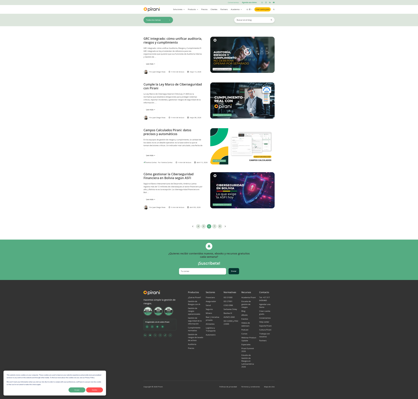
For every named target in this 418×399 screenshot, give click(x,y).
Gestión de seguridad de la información (195, 321)
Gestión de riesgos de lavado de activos (195, 337)
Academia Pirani (248, 297)
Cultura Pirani (265, 329)
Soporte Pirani (265, 326)
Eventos (244, 319)
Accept (76, 390)
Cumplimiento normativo (222, 69)
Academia (235, 9)
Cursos (244, 333)
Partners (224, 9)
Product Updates (219, 161)
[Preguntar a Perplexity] (152, 326)
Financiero (210, 297)
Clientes (214, 9)
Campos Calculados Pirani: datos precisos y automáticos (167, 132)
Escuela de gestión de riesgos (246, 304)
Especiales (245, 344)
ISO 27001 (228, 301)
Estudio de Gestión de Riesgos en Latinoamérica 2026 (247, 361)
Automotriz (211, 334)
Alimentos (210, 324)
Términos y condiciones (250, 387)
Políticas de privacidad (228, 387)
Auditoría (192, 344)
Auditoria (236, 69)
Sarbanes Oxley (230, 309)
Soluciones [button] (177, 9)
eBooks (244, 315)
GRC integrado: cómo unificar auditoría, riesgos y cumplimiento (172, 40)
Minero (209, 313)
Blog (243, 311)
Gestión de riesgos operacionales (194, 311)
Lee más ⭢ (150, 64)
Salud (208, 305)
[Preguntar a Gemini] (157, 326)
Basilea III (228, 313)
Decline (94, 390)
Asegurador (211, 301)
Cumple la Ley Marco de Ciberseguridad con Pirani (172, 86)
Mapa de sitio (269, 387)
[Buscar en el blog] (271, 20)
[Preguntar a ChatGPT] (147, 326)
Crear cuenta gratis (262, 9)
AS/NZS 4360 (229, 317)
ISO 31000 (228, 297)
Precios (204, 9)
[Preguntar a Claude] (162, 326)
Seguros (209, 309)
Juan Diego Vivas (159, 72)
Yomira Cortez (166, 162)
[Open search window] (274, 9)
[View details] (262, 2)
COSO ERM (228, 305)
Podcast (244, 329)
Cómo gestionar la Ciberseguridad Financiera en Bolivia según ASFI (168, 176)
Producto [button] (192, 9)
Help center (264, 322)
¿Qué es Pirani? (194, 297)
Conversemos (233, 2)
